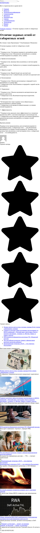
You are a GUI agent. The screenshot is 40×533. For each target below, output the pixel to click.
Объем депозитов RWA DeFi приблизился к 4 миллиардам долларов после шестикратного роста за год (18, 518)
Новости (6, 10)
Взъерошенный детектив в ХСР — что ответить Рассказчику (19, 464)
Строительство (8, 14)
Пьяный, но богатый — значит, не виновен (13, 525)
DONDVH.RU (4, 3)
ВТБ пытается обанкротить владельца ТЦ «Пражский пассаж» (20, 427)
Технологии (7, 22)
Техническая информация (12, 12)
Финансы (7, 15)
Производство (8, 17)
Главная (6, 9)
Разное (6, 25)
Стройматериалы (9, 20)
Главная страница (5, 29)
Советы (6, 19)
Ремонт (6, 24)
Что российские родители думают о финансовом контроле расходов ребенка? (19, 341)
